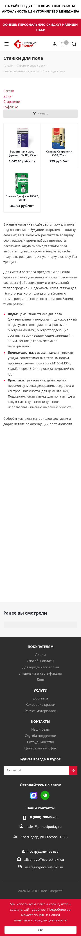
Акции (40, 654)
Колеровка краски (40, 704)
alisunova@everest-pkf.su (44, 859)
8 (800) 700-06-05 (44, 817)
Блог (40, 679)
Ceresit (8, 90)
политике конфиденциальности (40, 920)
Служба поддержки (40, 735)
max (33, 795)
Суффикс (10, 107)
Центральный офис (40, 748)
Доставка (40, 698)
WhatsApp (45, 795)
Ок (40, 930)
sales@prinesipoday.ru (44, 826)
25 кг (7, 96)
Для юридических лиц (40, 667)
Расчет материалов (40, 710)
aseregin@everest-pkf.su (44, 867)
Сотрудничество (40, 742)
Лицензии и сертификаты (40, 673)
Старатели (11, 101)
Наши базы (40, 729)
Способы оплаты (40, 660)
